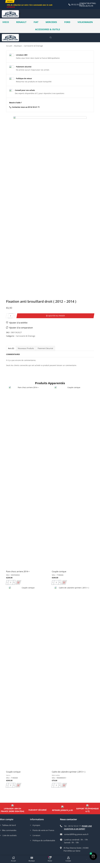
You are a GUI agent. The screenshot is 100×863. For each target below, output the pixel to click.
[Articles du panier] (20, 14)
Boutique (18, 46)
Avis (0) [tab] (11, 348)
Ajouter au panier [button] (43, 552)
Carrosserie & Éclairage (33, 46)
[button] (10, 1)
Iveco (8, 775)
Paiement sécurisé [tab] (45, 348)
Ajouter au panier (56, 316)
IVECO (5, 22)
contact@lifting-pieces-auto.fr (87, 4)
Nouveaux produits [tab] (26, 348)
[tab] (11, 348)
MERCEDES (51, 22)
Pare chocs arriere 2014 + (18, 571)
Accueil (9, 46)
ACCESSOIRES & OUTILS (47, 29)
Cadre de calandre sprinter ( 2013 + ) (68, 771)
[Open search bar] (51, 38)
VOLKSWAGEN (85, 22)
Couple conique (59, 571)
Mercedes (56, 775)
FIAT (36, 22)
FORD (67, 22)
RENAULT (21, 22)
